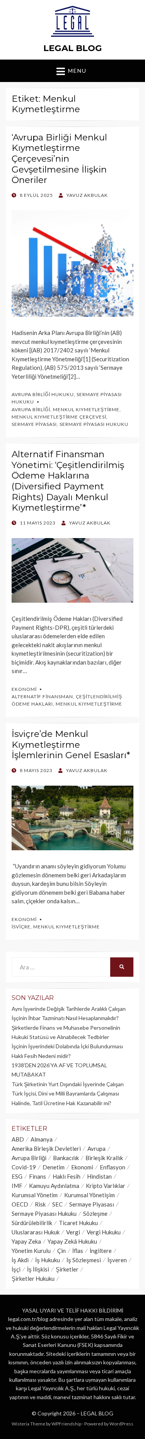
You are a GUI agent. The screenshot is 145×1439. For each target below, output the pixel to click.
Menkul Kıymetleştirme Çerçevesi (59, 417)
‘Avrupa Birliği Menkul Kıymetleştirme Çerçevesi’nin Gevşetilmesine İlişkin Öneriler (59, 158)
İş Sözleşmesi (84, 1259)
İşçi (16, 1269)
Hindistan (99, 1176)
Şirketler (67, 1269)
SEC (57, 1204)
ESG (17, 1176)
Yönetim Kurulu (31, 1250)
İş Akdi (20, 1259)
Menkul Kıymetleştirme (86, 409)
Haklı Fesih (66, 1176)
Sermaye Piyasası (34, 424)
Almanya (42, 1139)
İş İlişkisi (38, 1269)
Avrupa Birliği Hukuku (43, 394)
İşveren (117, 1259)
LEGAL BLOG (72, 48)
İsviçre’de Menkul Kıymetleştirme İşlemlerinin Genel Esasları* (71, 744)
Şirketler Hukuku (33, 1278)
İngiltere (101, 1250)
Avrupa (96, 1148)
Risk (40, 1204)
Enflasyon (112, 1167)
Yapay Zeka (26, 1241)
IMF (17, 1185)
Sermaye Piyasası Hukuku (94, 424)
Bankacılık (66, 1157)
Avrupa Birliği (31, 409)
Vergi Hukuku (104, 1232)
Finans (37, 1176)
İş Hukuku (47, 1259)
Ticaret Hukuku (78, 1222)
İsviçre (21, 927)
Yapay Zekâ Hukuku (72, 1241)
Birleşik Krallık (104, 1157)
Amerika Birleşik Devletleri (46, 1148)
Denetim (54, 1167)
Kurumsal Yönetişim (89, 1194)
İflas (77, 1250)
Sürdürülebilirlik (32, 1222)
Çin (61, 1250)
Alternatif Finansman (42, 696)
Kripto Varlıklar (105, 1185)
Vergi (73, 1232)
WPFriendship (66, 1424)
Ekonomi (24, 689)
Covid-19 (24, 1167)
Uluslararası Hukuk (36, 1232)
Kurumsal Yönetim (35, 1194)
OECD (20, 1204)
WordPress (121, 1424)
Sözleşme (95, 1213)
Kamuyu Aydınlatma (54, 1185)
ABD (18, 1139)
